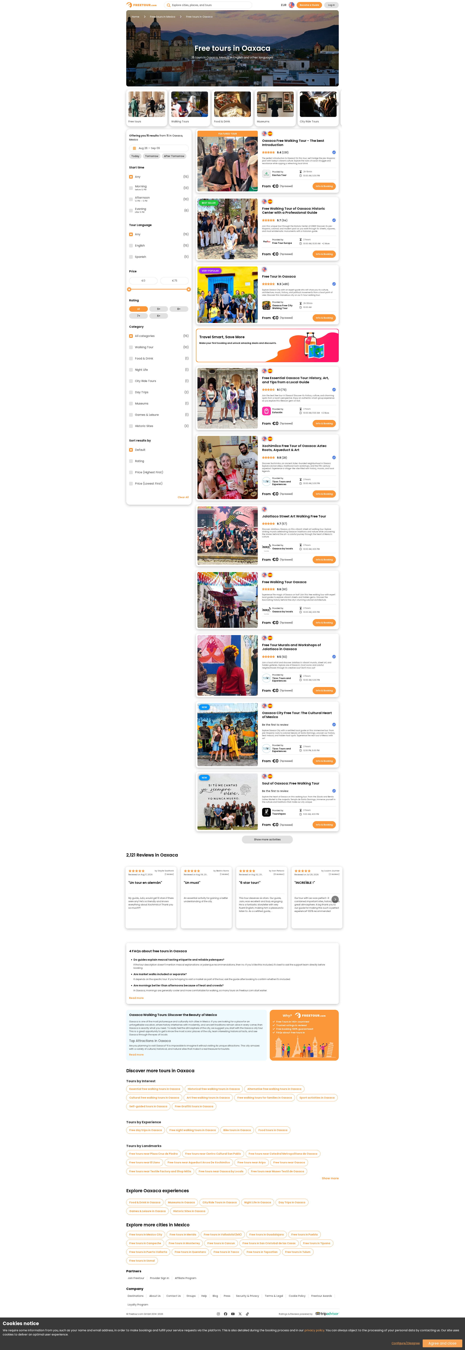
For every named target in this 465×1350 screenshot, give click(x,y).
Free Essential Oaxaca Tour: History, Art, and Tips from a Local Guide (295, 380)
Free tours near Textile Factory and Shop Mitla (160, 1171)
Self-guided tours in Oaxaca (148, 1106)
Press (227, 1296)
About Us (155, 1296)
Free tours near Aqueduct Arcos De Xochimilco (199, 1162)
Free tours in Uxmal (142, 1260)
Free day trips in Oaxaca (145, 1130)
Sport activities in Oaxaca (317, 1097)
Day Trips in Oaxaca (292, 1202)
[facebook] (225, 1314)
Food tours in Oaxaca (272, 1130)
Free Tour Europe (282, 243)
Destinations (135, 1296)
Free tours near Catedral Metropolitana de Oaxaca (283, 1154)
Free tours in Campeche (145, 1243)
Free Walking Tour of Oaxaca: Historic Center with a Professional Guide (293, 211)
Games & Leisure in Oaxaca (147, 1211)
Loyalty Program (138, 1304)
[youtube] (233, 1314)
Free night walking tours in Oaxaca (192, 1130)
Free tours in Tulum (297, 1252)
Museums (162, 403)
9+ (158, 309)
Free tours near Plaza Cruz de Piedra (153, 1154)
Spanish (162, 257)
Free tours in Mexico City (145, 1234)
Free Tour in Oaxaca (279, 277)
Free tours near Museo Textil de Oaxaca (277, 1171)
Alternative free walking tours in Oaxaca (274, 1089)
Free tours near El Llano (144, 1162)
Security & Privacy (247, 1296)
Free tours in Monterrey (184, 1243)
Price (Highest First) (149, 472)
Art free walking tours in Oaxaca (208, 1097)
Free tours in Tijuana (316, 1243)
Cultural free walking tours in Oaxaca (154, 1097)
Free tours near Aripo (252, 1162)
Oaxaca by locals (282, 548)
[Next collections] (336, 104)
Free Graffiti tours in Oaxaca (194, 1106)
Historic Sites (162, 426)
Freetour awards (321, 1296)
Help (204, 1296)
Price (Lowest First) (149, 483)
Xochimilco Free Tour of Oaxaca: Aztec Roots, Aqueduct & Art (294, 448)
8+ (179, 309)
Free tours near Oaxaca (289, 1162)
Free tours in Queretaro (190, 1252)
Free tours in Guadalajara (266, 1234)
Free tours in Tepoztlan (262, 1252)
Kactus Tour (279, 175)
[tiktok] (247, 1314)
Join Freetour (136, 1278)
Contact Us (173, 1296)
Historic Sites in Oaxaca (189, 1211)
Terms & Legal (274, 1296)
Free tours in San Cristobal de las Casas (269, 1243)
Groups (191, 1296)
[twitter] (240, 1314)
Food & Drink (162, 358)
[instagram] (218, 1314)
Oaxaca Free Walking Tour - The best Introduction (293, 143)
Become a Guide (309, 5)
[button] (146, 107)
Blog (215, 1296)
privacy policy (314, 1330)
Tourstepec (279, 814)
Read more (136, 998)
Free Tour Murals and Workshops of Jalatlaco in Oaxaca (291, 647)
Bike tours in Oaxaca (237, 1130)
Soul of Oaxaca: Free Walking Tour (290, 783)
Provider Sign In (159, 1278)
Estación (277, 412)
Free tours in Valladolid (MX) (223, 1234)
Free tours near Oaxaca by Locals (221, 1171)
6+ (158, 316)
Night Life (162, 370)
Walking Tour (162, 347)
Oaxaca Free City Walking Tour (282, 307)
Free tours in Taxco (226, 1252)
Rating (139, 461)
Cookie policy (297, 1296)
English (162, 245)
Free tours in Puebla (304, 1234)
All (138, 309)
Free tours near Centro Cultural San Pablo (213, 1154)
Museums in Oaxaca (181, 1202)
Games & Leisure (162, 415)
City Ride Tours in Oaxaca (220, 1202)
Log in (331, 5)
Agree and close (442, 1343)
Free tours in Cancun (221, 1243)
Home (135, 17)
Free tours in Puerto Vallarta (148, 1252)
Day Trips (162, 392)
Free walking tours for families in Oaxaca (264, 1097)
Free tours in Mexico (162, 17)
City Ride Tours (162, 381)
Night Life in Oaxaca (257, 1202)
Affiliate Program (185, 1278)
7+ (138, 316)
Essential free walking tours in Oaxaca (154, 1089)
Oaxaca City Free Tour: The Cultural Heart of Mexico (297, 715)
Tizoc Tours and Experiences (281, 483)
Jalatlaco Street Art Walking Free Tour (294, 516)
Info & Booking (324, 186)
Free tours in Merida (183, 1234)
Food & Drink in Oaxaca (144, 1202)
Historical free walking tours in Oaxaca (214, 1089)
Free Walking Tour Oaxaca (284, 582)
